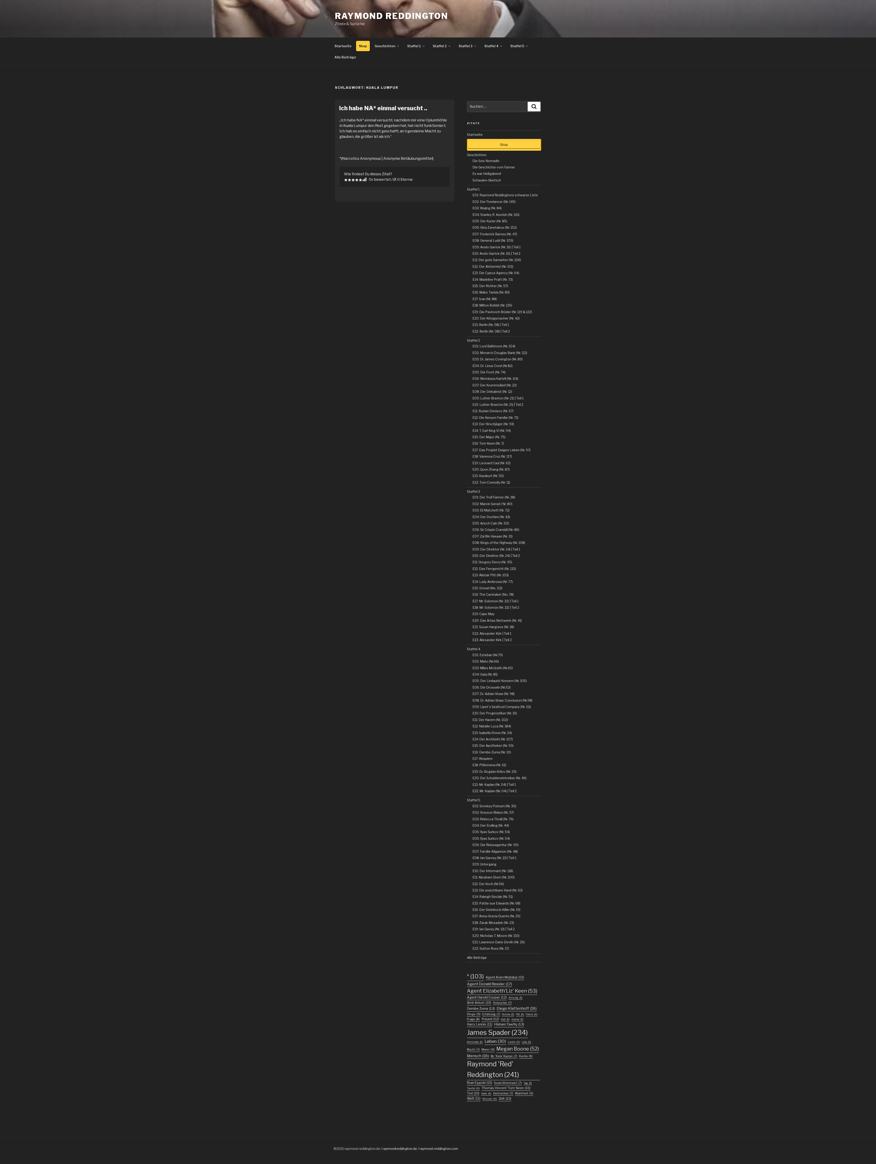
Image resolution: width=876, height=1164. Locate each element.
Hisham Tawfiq (509, 1024)
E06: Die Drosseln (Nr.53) (491, 687)
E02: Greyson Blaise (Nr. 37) (493, 812)
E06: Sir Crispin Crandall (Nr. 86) (495, 530)
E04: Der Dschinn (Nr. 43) (491, 517)
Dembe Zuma (481, 1009)
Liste (526, 1042)
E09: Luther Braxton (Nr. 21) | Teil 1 (498, 398)
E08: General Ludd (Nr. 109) (492, 240)
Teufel (473, 1088)
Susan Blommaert (508, 1083)
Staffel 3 (465, 46)
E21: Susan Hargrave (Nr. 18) (493, 627)
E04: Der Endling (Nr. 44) (490, 825)
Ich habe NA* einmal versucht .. (383, 108)
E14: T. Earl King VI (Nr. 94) (491, 431)
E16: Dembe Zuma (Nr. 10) (491, 752)
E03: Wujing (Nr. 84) (487, 208)
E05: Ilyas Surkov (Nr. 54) (491, 832)
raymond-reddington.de (362, 1149)
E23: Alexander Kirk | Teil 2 (492, 640)
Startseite (343, 46)
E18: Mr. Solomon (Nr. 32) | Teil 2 (495, 607)
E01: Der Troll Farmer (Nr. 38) (493, 497)
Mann (488, 1049)
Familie (508, 1014)
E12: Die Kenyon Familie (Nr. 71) (495, 417)
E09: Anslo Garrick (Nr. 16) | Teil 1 (496, 247)
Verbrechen (503, 1093)
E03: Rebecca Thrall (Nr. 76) (493, 819)
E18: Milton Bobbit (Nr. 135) (492, 305)
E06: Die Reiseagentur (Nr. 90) (495, 845)
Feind (531, 1014)
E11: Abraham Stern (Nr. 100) (493, 877)
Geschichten (385, 46)
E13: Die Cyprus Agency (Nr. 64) (495, 273)
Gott (505, 1019)
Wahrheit (524, 1093)
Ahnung (515, 997)
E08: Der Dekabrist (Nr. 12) (492, 391)
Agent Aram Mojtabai (505, 977)
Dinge (473, 1014)
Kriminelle (475, 1042)
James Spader (497, 1032)
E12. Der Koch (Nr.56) (488, 884)
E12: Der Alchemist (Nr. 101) (492, 266)
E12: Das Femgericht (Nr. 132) (494, 569)
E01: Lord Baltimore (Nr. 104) (493, 346)
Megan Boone (517, 1049)
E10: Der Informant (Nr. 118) (492, 871)
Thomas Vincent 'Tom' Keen (506, 1088)
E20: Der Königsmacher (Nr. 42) (496, 318)
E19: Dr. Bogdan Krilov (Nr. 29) (494, 771)
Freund (490, 1019)
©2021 (339, 1149)
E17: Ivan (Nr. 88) (484, 299)
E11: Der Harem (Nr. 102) (490, 720)
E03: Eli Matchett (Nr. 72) (491, 510)
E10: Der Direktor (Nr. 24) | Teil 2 (496, 556)
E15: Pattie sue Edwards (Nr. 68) (496, 903)
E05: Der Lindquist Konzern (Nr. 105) (499, 681)
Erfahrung (491, 1014)
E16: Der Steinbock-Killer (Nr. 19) (496, 910)
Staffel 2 (440, 46)
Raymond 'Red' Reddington (493, 1069)
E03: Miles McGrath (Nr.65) (492, 668)
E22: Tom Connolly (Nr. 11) (491, 482)
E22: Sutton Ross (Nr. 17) (490, 948)
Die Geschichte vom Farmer (493, 167)
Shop (363, 46)
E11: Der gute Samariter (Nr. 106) (496, 260)
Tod (473, 1093)
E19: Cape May (483, 614)
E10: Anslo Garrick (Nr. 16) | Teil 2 (496, 253)
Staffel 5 (517, 46)
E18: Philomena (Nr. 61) (489, 765)
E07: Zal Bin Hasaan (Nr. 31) (492, 536)
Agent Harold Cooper (487, 997)
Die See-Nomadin (485, 161)
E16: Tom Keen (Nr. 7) (488, 443)
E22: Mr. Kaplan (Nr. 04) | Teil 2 (494, 791)
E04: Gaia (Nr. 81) (485, 674)
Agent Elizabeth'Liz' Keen (502, 991)
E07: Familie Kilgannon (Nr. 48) (495, 851)
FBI (520, 1014)
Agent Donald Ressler (489, 984)
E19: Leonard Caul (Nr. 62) (491, 463)
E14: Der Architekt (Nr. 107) (492, 739)
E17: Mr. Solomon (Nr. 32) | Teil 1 (495, 601)
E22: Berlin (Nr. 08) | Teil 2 (491, 331)
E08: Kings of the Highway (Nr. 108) (498, 543)
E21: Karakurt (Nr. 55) (488, 476)
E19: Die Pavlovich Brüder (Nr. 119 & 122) (502, 312)
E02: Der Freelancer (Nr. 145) (494, 202)
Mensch (478, 1056)
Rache (526, 1056)
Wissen (489, 1098)
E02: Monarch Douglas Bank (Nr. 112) (499, 353)
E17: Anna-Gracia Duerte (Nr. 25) (496, 916)
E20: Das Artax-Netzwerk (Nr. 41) (497, 620)
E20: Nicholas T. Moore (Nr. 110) (495, 936)
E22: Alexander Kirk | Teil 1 (491, 633)
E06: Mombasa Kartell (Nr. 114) (495, 378)
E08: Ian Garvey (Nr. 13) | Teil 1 (494, 858)
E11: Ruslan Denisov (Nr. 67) (493, 411)
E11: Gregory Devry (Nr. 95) (492, 562)
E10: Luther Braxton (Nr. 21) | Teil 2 (497, 404)
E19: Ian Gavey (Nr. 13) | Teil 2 (493, 929)
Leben (495, 1041)
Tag (528, 1083)
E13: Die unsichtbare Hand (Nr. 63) (497, 890)
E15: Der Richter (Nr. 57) (490, 286)
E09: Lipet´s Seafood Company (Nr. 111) (501, 707)
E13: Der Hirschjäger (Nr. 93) (493, 424)
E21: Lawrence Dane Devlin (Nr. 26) (498, 942)
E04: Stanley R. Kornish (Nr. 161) (495, 215)
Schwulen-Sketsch (486, 180)
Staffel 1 (414, 46)
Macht (473, 1049)
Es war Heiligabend (486, 174)
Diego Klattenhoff (517, 1008)
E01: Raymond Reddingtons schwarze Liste (505, 195)
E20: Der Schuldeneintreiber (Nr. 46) (499, 778)
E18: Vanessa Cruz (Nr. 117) (492, 456)
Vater (486, 1093)
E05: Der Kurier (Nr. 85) (489, 221)
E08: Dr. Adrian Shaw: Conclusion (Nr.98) (502, 700)
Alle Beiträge (345, 57)
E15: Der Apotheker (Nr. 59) (493, 745)
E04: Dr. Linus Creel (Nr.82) (492, 366)
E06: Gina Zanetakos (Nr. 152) (494, 227)
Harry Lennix (479, 1024)
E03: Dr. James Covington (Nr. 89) (497, 359)
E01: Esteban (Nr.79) (487, 655)
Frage (473, 1019)
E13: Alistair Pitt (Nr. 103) (490, 575)
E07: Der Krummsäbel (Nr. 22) (494, 385)
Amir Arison (479, 1002)
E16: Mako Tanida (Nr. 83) (491, 292)
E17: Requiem (482, 758)
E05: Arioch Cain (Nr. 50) (490, 523)
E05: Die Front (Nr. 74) (489, 372)
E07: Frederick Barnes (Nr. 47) (494, 234)
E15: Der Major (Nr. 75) (489, 437)
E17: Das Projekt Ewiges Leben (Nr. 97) (501, 450)
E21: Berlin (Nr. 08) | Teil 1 (490, 325)
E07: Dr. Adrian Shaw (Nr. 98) (493, 694)
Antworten (502, 1002)
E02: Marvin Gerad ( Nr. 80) (492, 504)
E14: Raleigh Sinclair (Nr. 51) (492, 897)
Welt (473, 1098)
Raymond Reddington (391, 16)
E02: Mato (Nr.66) (485, 661)
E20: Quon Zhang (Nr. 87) (491, 469)
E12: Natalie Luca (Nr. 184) (491, 726)
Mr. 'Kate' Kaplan (504, 1056)
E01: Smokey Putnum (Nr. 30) (494, 806)
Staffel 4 (491, 46)
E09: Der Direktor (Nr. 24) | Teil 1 (496, 549)
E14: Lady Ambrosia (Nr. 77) (492, 582)
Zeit (505, 1098)
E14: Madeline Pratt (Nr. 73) (492, 279)
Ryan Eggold (479, 1083)
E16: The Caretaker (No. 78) (493, 594)
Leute (514, 1041)
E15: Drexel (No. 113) (487, 588)
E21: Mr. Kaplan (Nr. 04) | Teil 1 (494, 784)
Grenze (517, 1019)
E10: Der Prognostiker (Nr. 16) (494, 713)
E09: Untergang (484, 864)
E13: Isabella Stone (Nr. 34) (492, 733)
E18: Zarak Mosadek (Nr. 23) (493, 923)
